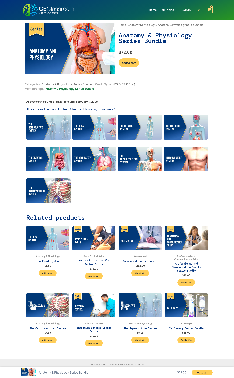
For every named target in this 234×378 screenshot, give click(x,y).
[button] (175, 10)
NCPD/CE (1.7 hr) (124, 84)
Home (122, 25)
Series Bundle (82, 84)
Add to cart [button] (47, 273)
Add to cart (129, 63)
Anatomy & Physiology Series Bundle (68, 89)
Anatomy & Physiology (142, 25)
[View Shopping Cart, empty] (209, 10)
